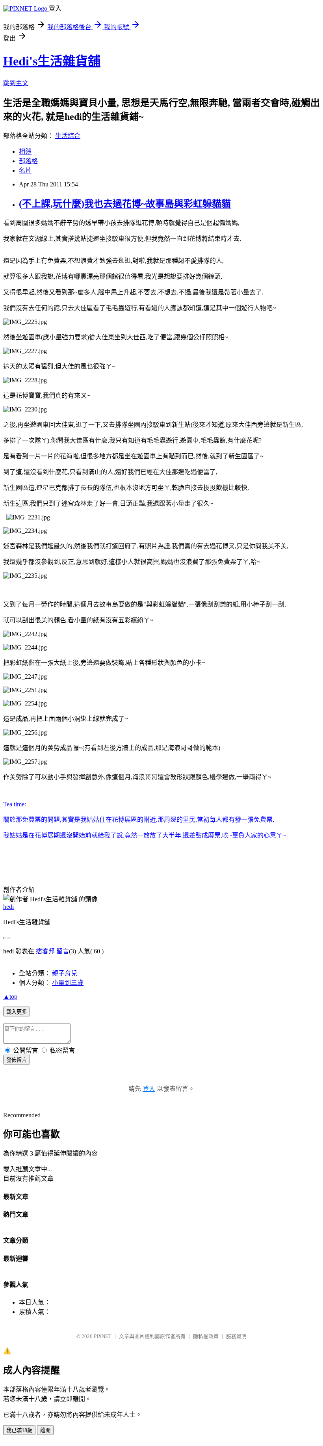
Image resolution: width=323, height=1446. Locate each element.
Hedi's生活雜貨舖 (51, 61)
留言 (62, 951)
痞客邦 (45, 951)
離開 (45, 1430)
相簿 (25, 151)
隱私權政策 (206, 1336)
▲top (10, 996)
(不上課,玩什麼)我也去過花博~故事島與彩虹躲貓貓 (125, 204)
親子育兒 (64, 973)
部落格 (28, 161)
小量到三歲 (68, 982)
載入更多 (16, 1012)
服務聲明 (236, 1336)
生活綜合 (67, 135)
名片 (25, 170)
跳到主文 (15, 83)
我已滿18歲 (19, 1430)
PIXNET (102, 1336)
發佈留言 (16, 1060)
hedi (8, 906)
